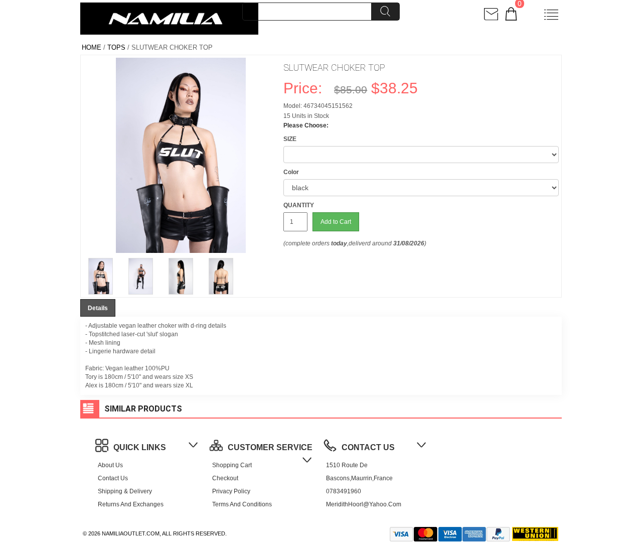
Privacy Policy (231, 491)
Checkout (225, 478)
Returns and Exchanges (131, 504)
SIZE (289, 139)
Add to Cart (335, 221)
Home (91, 47)
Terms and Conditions (242, 504)
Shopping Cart (232, 465)
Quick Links (139, 447)
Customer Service (270, 447)
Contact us (113, 478)
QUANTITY (298, 205)
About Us (110, 465)
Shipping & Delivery (125, 491)
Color (291, 172)
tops (116, 47)
